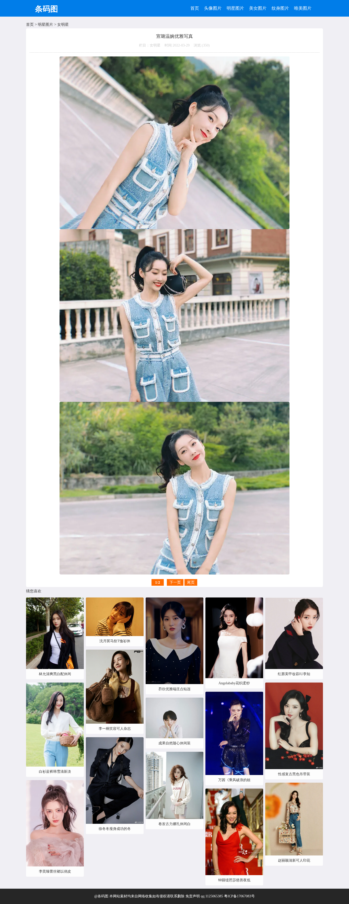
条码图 (46, 9)
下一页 (175, 582)
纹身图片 (280, 8)
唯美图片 (302, 8)
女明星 (63, 24)
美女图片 (257, 8)
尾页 (191, 582)
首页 (194, 8)
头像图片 (213, 8)
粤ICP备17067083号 (239, 896)
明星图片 (235, 8)
